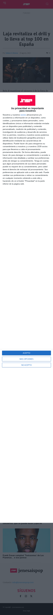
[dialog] (26, 307)
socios (23, 115)
